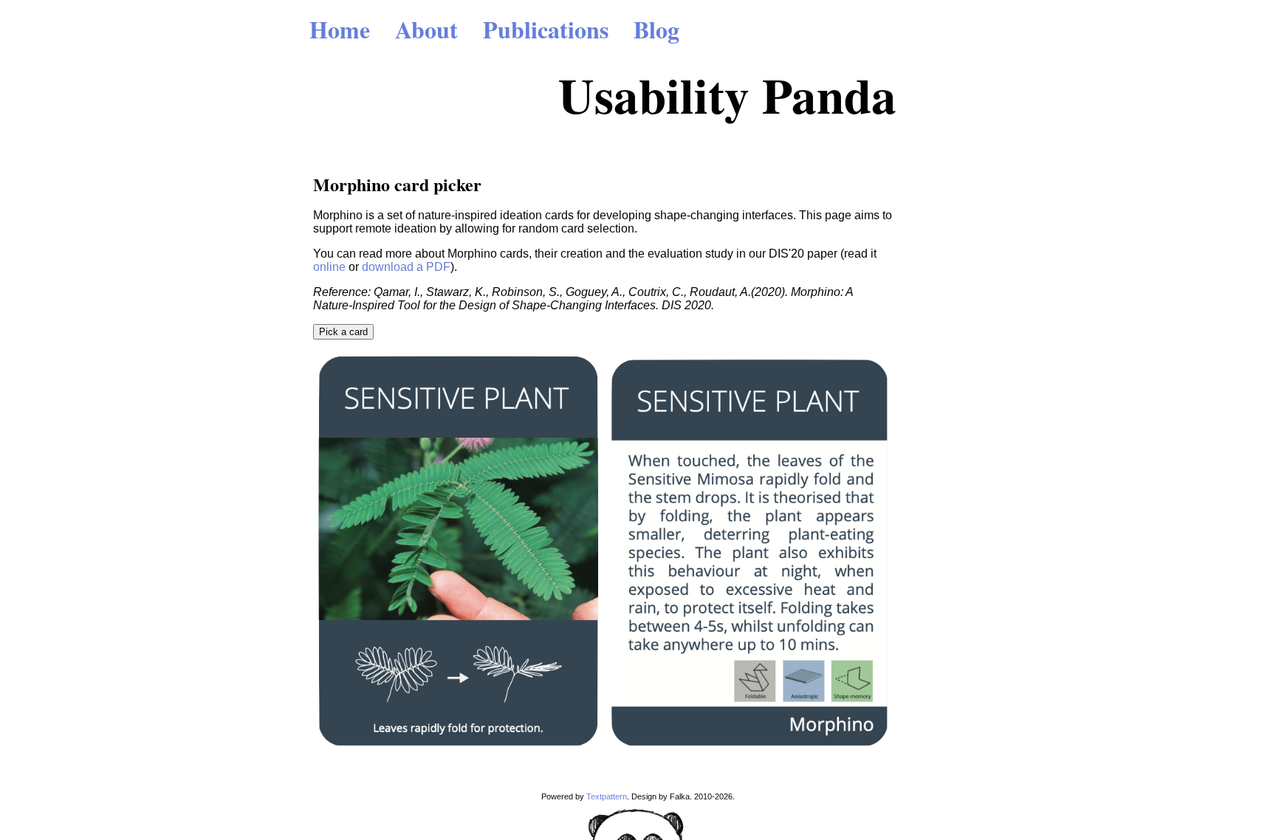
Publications (545, 29)
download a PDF (406, 267)
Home (339, 29)
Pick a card (343, 331)
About (426, 29)
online (329, 267)
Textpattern (606, 796)
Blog (656, 29)
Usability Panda (727, 94)
